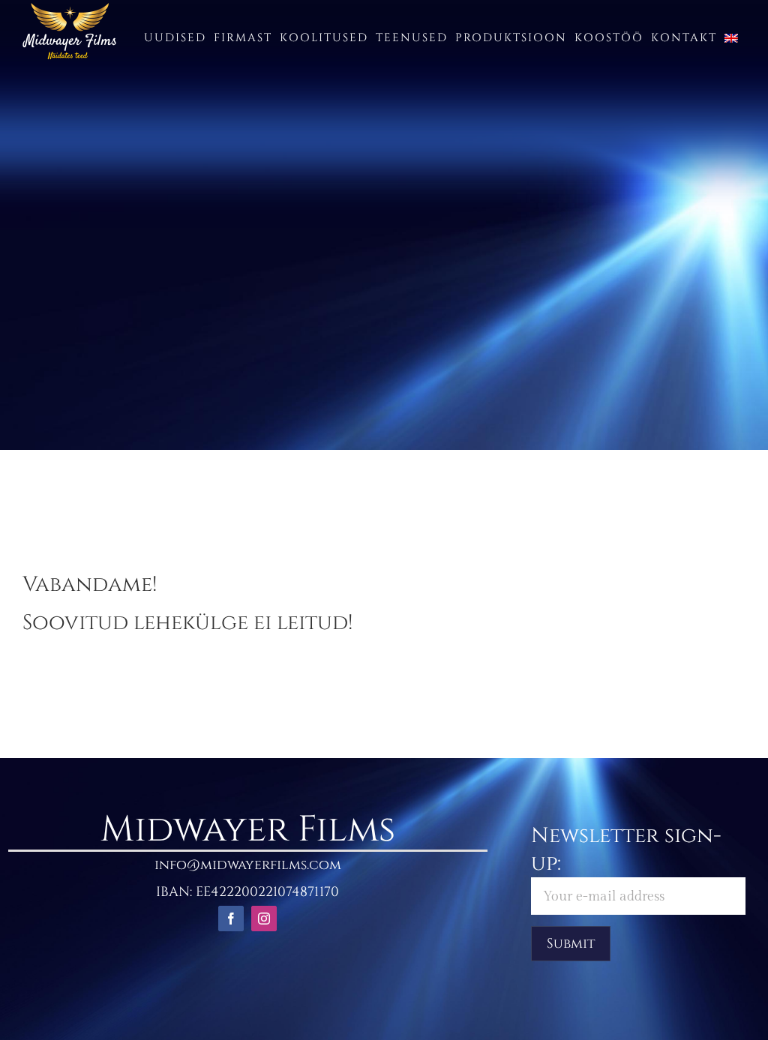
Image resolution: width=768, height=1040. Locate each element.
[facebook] (231, 918)
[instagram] (264, 918)
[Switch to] (731, 37)
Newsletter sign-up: (626, 849)
